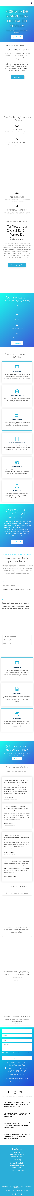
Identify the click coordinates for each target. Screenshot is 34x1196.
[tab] (17, 1104)
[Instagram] (15, 1194)
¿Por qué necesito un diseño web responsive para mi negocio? (16, 1125)
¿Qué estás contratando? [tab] (10, 636)
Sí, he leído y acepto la (16, 1053)
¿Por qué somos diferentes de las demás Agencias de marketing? (15, 1115)
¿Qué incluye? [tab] (7, 639)
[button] (31, 3)
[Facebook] (13, 1194)
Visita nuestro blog (17, 886)
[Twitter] (18, 1194)
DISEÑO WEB (17, 371)
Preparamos (17, 667)
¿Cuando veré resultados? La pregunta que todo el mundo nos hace (15, 1136)
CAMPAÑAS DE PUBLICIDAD (17, 443)
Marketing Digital (17, 142)
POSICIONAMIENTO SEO (17, 395)
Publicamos (17, 718)
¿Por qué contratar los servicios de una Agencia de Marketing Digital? (16, 1104)
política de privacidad (22, 1053)
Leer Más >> (17, 935)
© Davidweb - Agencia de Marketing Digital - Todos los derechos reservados (17, 1187)
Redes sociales (17, 197)
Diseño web (17, 130)
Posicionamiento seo (17, 210)
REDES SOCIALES (17, 467)
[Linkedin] (21, 1194)
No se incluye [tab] (7, 643)
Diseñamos (17, 693)
